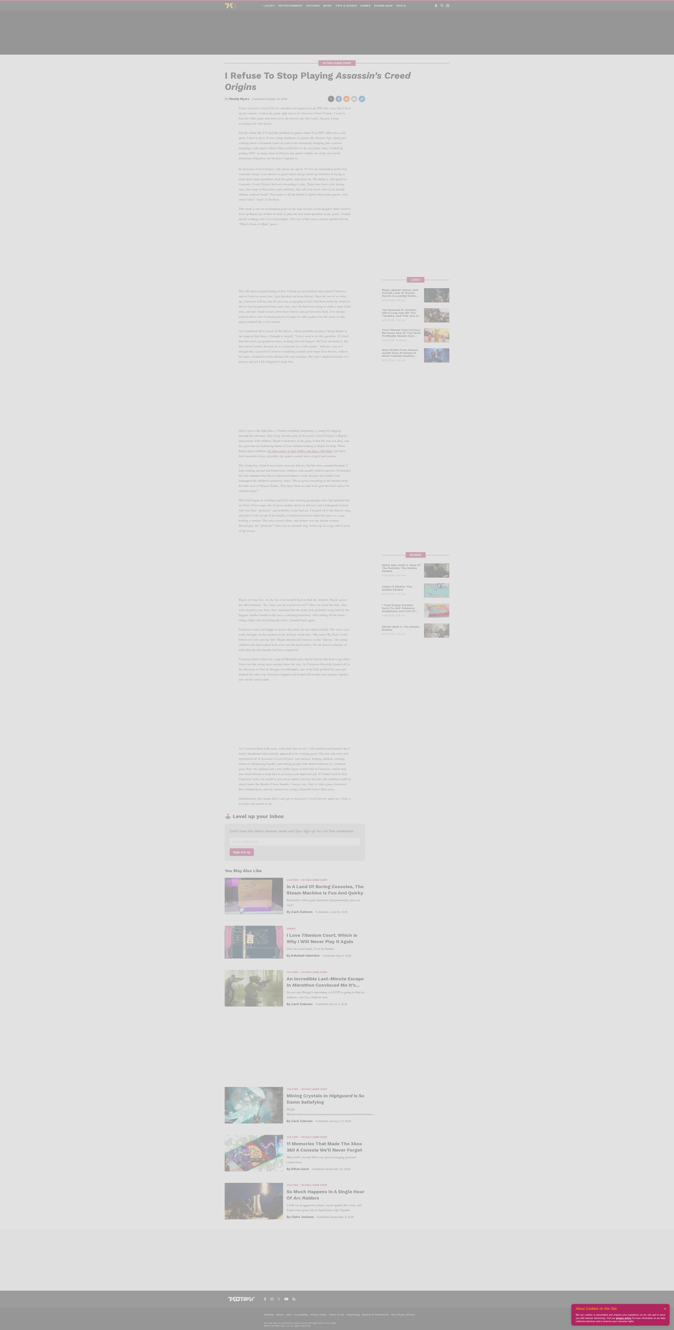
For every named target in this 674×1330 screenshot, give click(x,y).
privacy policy (623, 1318)
